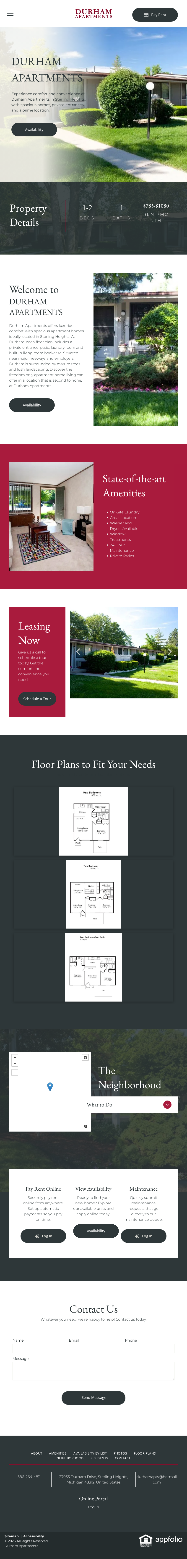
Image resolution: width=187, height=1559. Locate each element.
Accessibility (33, 1536)
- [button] (15, 1063)
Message (21, 1358)
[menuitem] (37, 1453)
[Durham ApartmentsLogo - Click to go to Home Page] (93, 11)
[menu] (10, 14)
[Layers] (85, 1057)
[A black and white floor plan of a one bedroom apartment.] (93, 821)
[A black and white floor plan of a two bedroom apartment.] (93, 894)
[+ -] (50, 1092)
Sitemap (12, 1536)
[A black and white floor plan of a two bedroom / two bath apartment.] (93, 967)
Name (18, 1340)
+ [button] (15, 1057)
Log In (93, 1507)
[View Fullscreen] (15, 1072)
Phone (131, 1340)
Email (74, 1340)
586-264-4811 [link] (29, 1477)
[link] (146, 1536)
